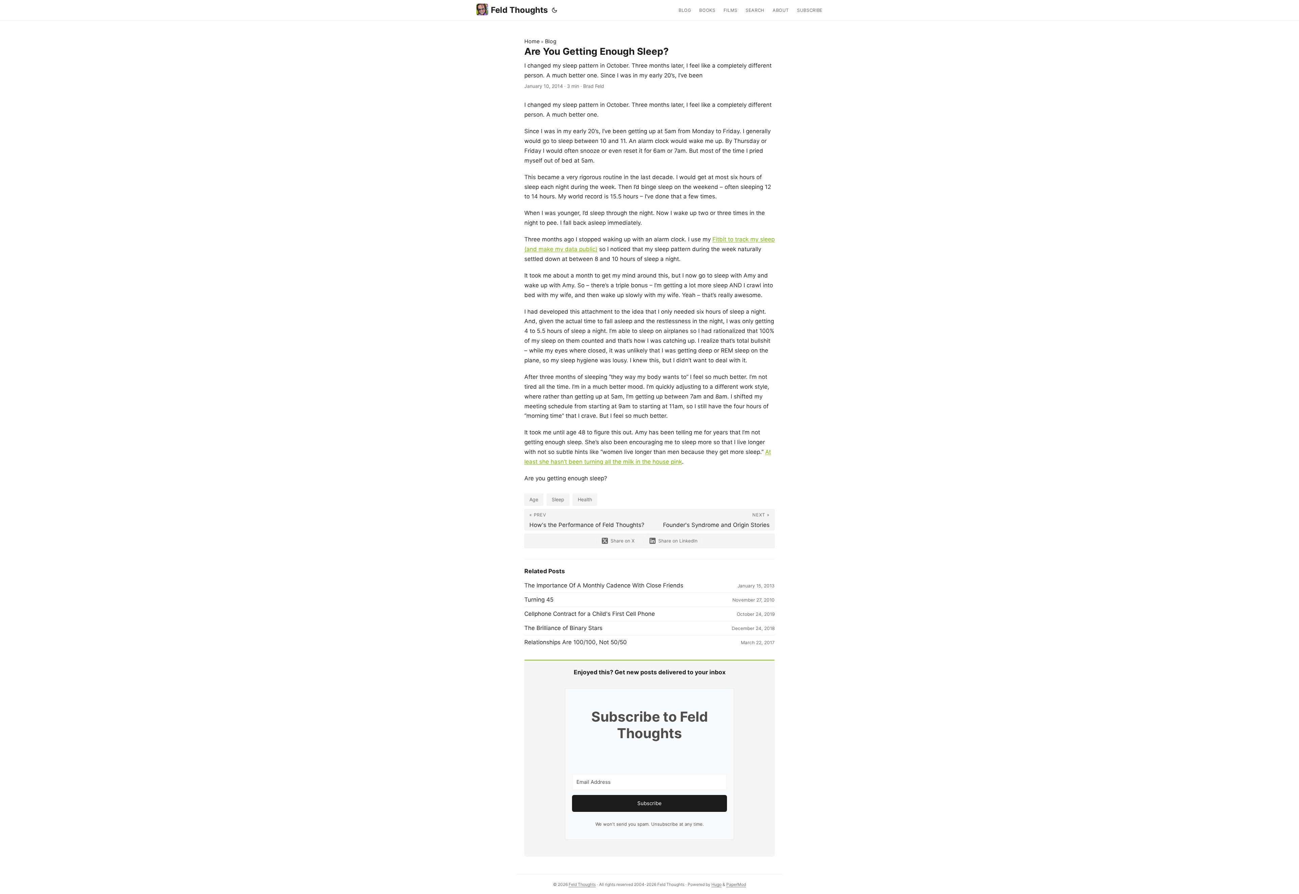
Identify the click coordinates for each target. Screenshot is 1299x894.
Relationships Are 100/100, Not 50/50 (575, 642)
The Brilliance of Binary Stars (563, 628)
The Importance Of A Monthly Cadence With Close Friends (603, 585)
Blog (550, 41)
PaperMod (736, 884)
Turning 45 (538, 599)
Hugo (716, 884)
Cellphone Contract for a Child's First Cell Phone (589, 613)
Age (533, 499)
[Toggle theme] (554, 10)
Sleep (558, 499)
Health (585, 499)
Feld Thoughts (519, 10)
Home (532, 41)
